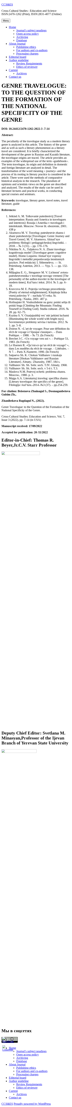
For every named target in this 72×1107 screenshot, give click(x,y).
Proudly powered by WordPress (32, 1103)
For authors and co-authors (31, 50)
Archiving (22, 37)
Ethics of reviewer (26, 66)
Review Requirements (29, 63)
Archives (21, 73)
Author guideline (19, 60)
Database (21, 40)
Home (12, 27)
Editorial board (17, 56)
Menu (6, 20)
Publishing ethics (26, 47)
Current (13, 70)
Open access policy (27, 33)
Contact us (15, 76)
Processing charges (27, 53)
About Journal (17, 43)
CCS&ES (7, 4)
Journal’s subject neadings (31, 30)
